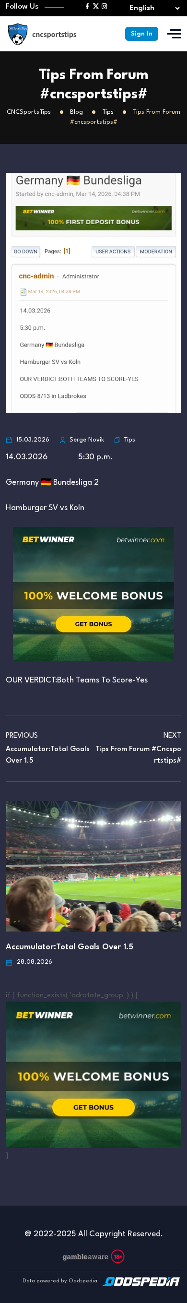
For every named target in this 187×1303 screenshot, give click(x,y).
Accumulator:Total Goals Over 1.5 (69, 947)
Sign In (141, 34)
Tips (129, 440)
